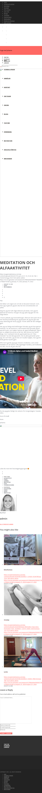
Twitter (6, 57)
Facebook (7, 59)
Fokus (5, 479)
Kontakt (6, 778)
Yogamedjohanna (9, 485)
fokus (5, 490)
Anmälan (6, 777)
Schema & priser (8, 775)
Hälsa (5, 491)
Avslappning (7, 488)
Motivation (7, 786)
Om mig (6, 781)
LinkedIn (6, 63)
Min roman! (7, 789)
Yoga (5, 483)
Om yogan (7, 779)
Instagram (7, 61)
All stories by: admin (6, 524)
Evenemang (7, 785)
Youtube (6, 784)
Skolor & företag (9, 788)
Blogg (6, 782)
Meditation (7, 482)
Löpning (6, 480)
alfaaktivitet (8, 478)
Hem (5, 774)
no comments (8, 287)
